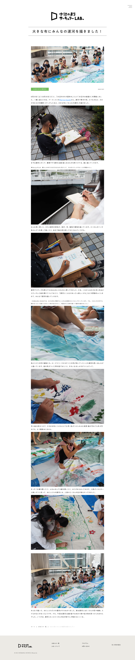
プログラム (85, 643)
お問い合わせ (86, 646)
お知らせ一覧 (42, 627)
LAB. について (56, 646)
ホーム (33, 627)
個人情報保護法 (116, 645)
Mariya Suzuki (65, 99)
